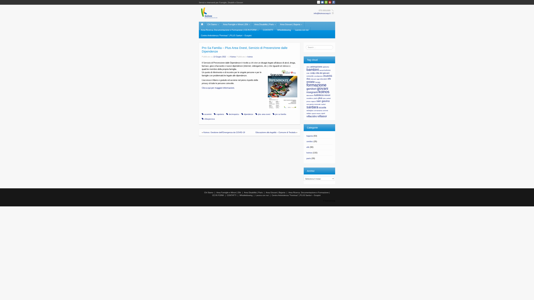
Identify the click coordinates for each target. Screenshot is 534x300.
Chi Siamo (212, 24)
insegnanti (312, 92)
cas (307, 73)
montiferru (309, 98)
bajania (309, 136)
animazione (316, 66)
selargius (309, 111)
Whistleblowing (284, 30)
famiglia (317, 82)
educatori (323, 79)
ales (308, 67)
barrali (321, 70)
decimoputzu (234, 114)
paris (316, 98)
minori (327, 95)
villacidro (311, 116)
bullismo (327, 70)
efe (329, 79)
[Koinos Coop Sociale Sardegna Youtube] (329, 2)
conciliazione (318, 76)
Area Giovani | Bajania (290, 24)
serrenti (325, 110)
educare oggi (315, 79)
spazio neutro (316, 113)
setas (308, 113)
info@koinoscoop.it (322, 13)
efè (307, 147)
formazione (316, 85)
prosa (308, 101)
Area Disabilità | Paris (264, 24)
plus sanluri (327, 98)
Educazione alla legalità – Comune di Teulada (276, 132)
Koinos (233, 57)
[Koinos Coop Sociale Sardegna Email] (322, 2)
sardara (312, 107)
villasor (322, 116)
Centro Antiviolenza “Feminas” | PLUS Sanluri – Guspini (226, 35)
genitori (311, 88)
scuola (322, 107)
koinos (250, 57)
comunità (309, 76)
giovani (322, 88)
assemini (208, 114)
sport (323, 113)
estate (310, 81)
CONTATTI (268, 30)
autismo (326, 67)
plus (320, 98)
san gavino (323, 101)
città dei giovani (322, 73)
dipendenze (248, 114)
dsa (308, 79)
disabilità (327, 76)
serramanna (318, 110)
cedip (312, 73)
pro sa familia (280, 114)
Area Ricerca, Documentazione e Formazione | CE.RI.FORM (229, 30)
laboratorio (310, 95)
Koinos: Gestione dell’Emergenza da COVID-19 (224, 132)
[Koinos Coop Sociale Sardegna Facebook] (333, 2)
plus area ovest (264, 114)
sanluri (323, 104)
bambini (312, 70)
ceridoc (309, 141)
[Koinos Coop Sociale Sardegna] (238, 13)
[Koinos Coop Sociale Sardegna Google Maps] (326, 2)
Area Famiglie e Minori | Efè (236, 24)
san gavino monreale (313, 104)
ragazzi (313, 101)
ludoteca (319, 95)
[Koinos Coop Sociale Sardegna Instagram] (318, 2)
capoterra (220, 114)
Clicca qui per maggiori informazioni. (218, 88)
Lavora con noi (301, 30)
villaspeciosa (209, 119)
